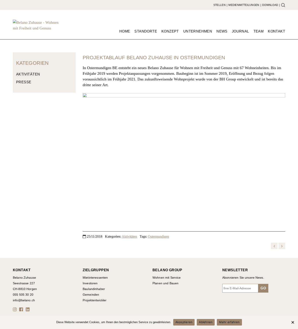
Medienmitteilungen (243, 5)
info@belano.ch (24, 300)
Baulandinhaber (94, 289)
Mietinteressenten (95, 277)
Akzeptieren (184, 322)
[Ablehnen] (292, 322)
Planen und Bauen (165, 283)
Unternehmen (197, 31)
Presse (23, 82)
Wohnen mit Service (166, 277)
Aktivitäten (28, 74)
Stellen (219, 5)
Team (258, 31)
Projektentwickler (94, 300)
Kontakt (276, 31)
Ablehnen (205, 322)
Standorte (145, 31)
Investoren (90, 283)
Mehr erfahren (229, 322)
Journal (240, 31)
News (222, 31)
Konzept (170, 31)
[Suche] (283, 5)
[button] (15, 309)
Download (270, 5)
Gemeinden (91, 294)
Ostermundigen (158, 236)
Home (124, 31)
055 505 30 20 (23, 294)
